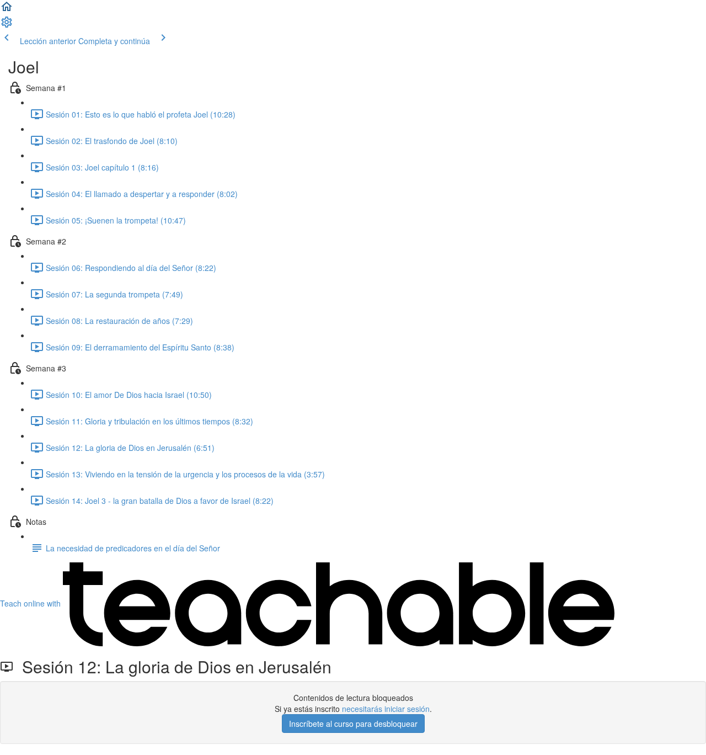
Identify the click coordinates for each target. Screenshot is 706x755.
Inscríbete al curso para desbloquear (353, 723)
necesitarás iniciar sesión (386, 708)
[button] (6, 9)
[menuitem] (6, 25)
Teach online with (31, 603)
